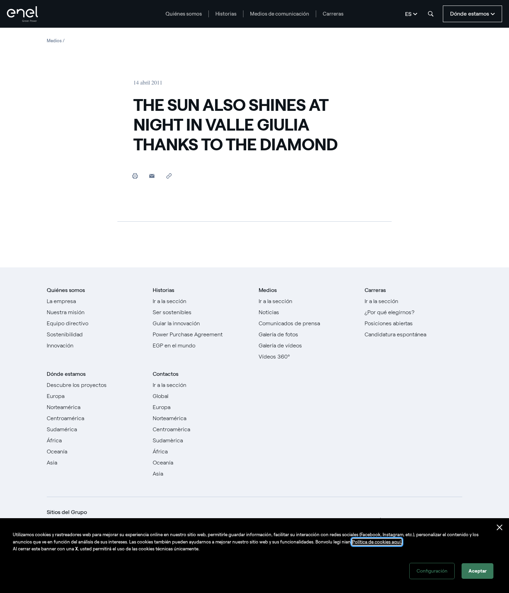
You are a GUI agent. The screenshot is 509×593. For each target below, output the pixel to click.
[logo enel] (22, 14)
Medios (268, 290)
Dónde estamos (66, 374)
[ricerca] (431, 14)
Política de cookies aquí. (377, 542)
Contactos (165, 374)
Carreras (333, 14)
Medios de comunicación (279, 14)
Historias (225, 14)
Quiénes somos (184, 14)
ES (408, 14)
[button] (152, 176)
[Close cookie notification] (499, 527)
